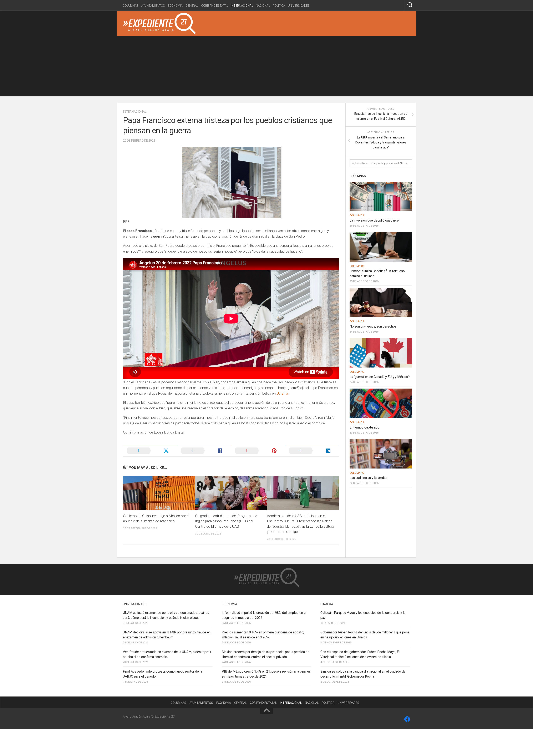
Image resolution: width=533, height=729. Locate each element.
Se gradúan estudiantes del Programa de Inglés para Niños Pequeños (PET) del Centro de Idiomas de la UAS (226, 521)
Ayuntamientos (153, 5)
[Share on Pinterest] (258, 450)
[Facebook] (407, 719)
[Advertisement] (266, 67)
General (192, 5)
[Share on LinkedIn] (312, 450)
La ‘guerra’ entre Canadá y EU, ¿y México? (380, 377)
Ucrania (282, 393)
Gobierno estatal (214, 5)
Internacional (242, 5)
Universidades (299, 5)
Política (279, 5)
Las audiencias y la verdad (368, 478)
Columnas (130, 5)
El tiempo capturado (364, 427)
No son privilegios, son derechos (373, 326)
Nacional (263, 5)
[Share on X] (150, 450)
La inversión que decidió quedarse (374, 220)
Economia (175, 5)
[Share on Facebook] (204, 450)
